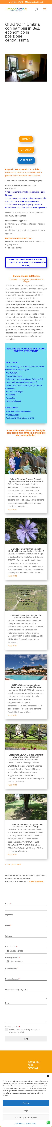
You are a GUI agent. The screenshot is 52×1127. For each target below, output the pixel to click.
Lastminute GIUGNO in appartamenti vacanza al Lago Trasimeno (26, 756)
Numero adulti (11, 968)
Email (8, 925)
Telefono (8, 936)
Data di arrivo (11, 947)
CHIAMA (26, 149)
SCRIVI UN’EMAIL (36, 881)
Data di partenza (12, 957)
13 (33, 78)
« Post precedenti (13, 864)
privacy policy (30, 1029)
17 (42, 78)
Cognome (9, 914)
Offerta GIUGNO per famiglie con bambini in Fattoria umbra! (26, 616)
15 (37, 78)
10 (26, 78)
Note (7, 1003)
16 (40, 78)
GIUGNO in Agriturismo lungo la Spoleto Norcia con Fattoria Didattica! (26, 550)
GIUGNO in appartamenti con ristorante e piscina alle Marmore (26, 686)
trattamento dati (16, 1032)
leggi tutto (12, 509)
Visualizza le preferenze (26, 1117)
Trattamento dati (12, 1027)
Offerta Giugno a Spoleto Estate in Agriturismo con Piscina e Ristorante (26, 480)
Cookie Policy (20, 1123)
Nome (8, 904)
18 (44, 78)
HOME (26, 139)
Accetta (26, 1103)
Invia (26, 1039)
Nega (26, 1110)
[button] (48, 1076)
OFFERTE (26, 160)
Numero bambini (12, 979)
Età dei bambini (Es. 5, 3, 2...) (16, 990)
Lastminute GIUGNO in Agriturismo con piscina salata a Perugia (26, 825)
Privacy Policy (31, 1123)
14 (35, 78)
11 (28, 78)
